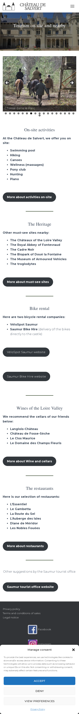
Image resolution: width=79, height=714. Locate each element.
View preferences (40, 701)
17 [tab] (73, 113)
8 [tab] (35, 113)
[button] (73, 650)
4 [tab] (18, 113)
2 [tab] (10, 113)
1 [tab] (6, 113)
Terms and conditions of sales (21, 613)
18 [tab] (40, 115)
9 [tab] (40, 113)
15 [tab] (65, 113)
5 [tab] (23, 113)
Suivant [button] (71, 83)
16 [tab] (69, 113)
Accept (39, 681)
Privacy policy (11, 609)
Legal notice (11, 617)
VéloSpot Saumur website (26, 352)
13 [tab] (57, 113)
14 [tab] (61, 113)
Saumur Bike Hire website (26, 376)
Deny (39, 691)
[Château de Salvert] (26, 6)
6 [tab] (27, 113)
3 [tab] (14, 113)
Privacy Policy (37, 709)
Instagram (44, 644)
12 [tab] (52, 113)
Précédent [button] (7, 83)
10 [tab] (44, 113)
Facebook (44, 629)
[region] (39, 83)
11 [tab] (48, 113)
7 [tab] (31, 113)
